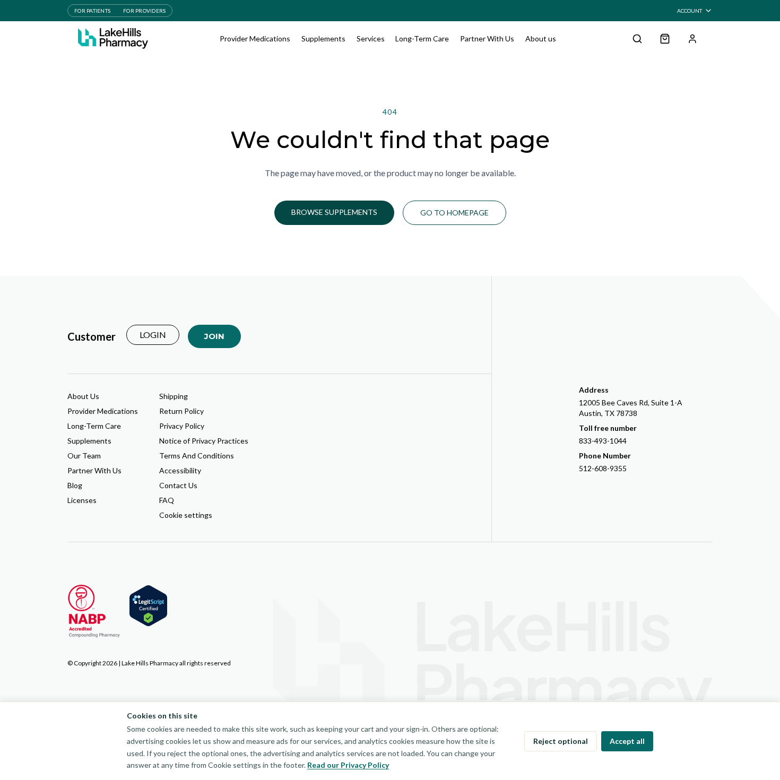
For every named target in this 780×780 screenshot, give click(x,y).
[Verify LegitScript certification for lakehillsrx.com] (148, 606)
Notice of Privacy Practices (203, 440)
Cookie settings (185, 514)
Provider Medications (255, 38)
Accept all (627, 741)
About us (540, 38)
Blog (74, 485)
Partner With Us (487, 38)
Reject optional (560, 741)
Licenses (82, 500)
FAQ (166, 500)
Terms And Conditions (196, 455)
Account (689, 10)
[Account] (692, 38)
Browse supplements (334, 211)
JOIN (214, 336)
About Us (83, 396)
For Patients (92, 10)
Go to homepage (454, 212)
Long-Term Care (422, 38)
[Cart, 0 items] (664, 38)
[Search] (637, 38)
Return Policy (181, 410)
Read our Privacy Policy (348, 764)
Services (371, 38)
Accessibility (180, 470)
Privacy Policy (181, 425)
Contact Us (178, 485)
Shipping (173, 396)
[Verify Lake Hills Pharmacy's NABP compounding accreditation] (93, 611)
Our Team (84, 455)
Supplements (323, 38)
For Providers (144, 10)
